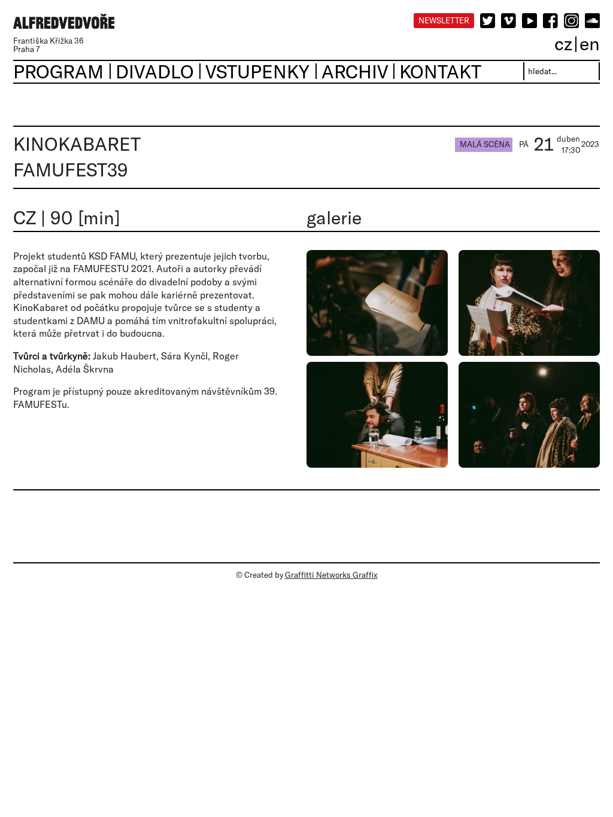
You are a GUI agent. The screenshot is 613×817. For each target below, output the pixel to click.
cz (563, 43)
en (589, 43)
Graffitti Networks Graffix (331, 575)
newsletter (443, 20)
